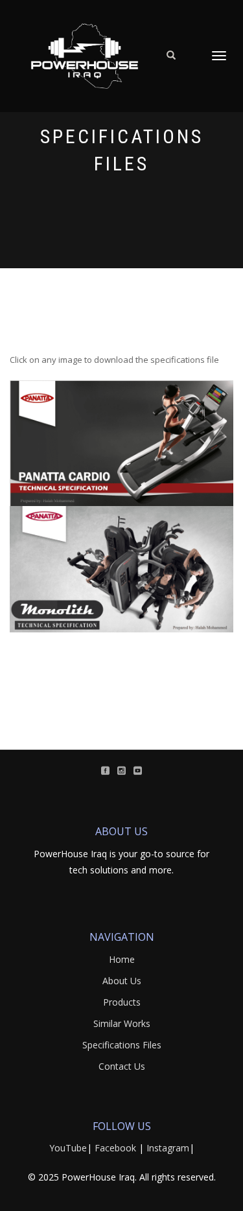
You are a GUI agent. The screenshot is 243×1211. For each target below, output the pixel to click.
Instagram (167, 1148)
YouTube (68, 1148)
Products (122, 1002)
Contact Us (121, 1066)
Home (122, 959)
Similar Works (121, 1023)
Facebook (115, 1148)
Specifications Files (121, 1045)
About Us (121, 981)
